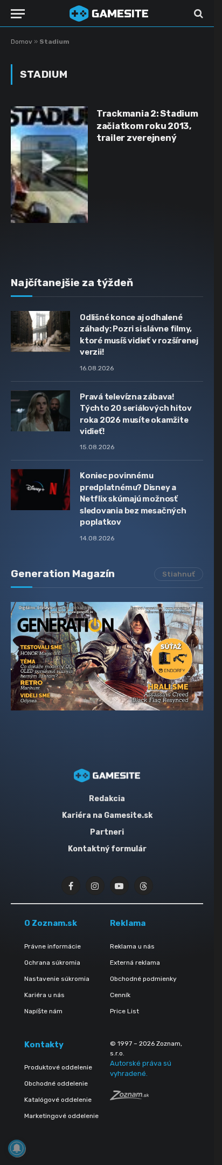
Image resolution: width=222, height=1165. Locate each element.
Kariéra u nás (44, 995)
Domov (21, 41)
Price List (124, 1011)
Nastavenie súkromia (56, 979)
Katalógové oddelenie (58, 1099)
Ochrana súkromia (52, 962)
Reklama (127, 923)
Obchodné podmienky (143, 979)
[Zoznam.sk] (129, 1097)
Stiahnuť (178, 574)
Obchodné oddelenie (56, 1083)
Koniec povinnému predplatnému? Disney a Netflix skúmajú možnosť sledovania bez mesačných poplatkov (133, 499)
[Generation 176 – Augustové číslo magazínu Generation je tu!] (107, 656)
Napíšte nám (43, 1011)
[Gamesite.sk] (109, 13)
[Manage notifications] (16, 1148)
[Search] (197, 14)
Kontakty (44, 1044)
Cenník (120, 995)
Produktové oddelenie (58, 1067)
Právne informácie (52, 946)
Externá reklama (135, 962)
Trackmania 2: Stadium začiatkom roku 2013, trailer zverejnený (147, 126)
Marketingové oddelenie (61, 1116)
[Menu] (18, 14)
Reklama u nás (132, 946)
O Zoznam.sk (50, 923)
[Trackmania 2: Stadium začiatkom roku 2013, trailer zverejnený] (49, 164)
